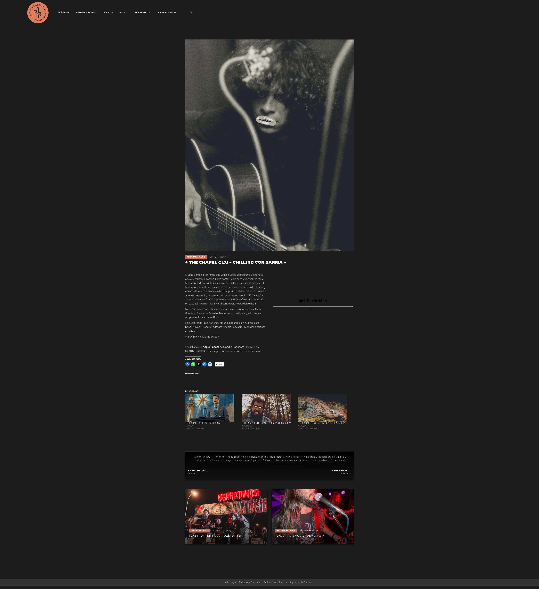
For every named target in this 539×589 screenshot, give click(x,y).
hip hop (340, 457)
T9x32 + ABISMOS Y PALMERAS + (299, 535)
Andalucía (219, 457)
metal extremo (242, 460)
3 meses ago (313, 531)
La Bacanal (214, 460)
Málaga (227, 460)
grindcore (298, 457)
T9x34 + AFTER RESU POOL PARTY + (216, 535)
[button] (191, 12)
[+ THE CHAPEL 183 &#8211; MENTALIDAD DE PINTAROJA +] (325, 408)
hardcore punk (325, 457)
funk (287, 457)
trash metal (339, 460)
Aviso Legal (230, 582)
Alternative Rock (202, 457)
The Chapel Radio (196, 257)
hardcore (310, 457)
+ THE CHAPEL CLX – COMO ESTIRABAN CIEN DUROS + (267, 423)
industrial (200, 460)
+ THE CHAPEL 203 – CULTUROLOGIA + (203, 423)
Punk (267, 460)
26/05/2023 (223, 257)
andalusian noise (257, 457)
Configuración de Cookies (299, 582)
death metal (275, 457)
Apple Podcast (212, 347)
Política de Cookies (273, 582)
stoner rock (293, 460)
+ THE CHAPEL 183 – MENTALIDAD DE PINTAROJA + (322, 423)
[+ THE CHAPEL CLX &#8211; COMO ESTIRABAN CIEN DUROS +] (269, 408)
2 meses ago (227, 531)
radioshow (279, 460)
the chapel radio (321, 460)
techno (305, 460)
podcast (257, 460)
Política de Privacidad (250, 582)
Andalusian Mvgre (237, 457)
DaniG (213, 257)
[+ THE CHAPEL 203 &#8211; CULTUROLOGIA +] (212, 408)
